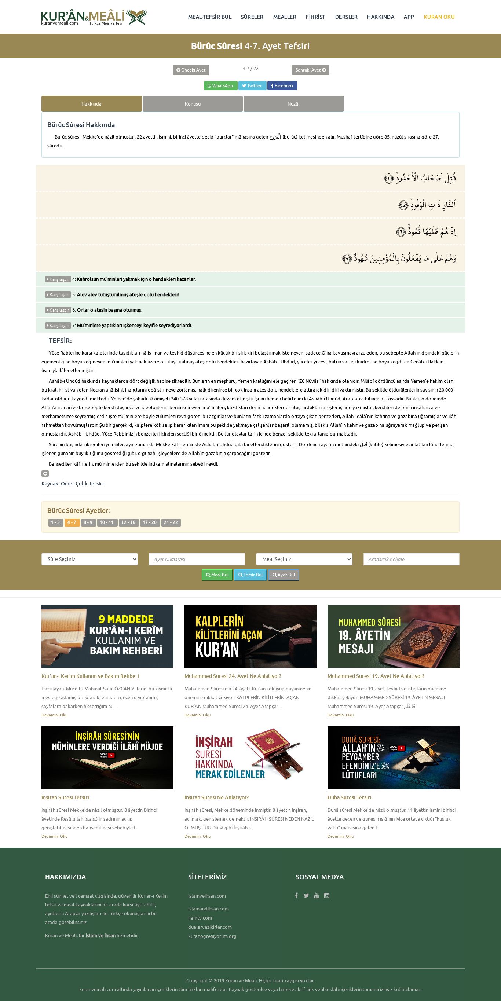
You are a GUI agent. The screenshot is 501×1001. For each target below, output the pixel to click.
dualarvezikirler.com (210, 927)
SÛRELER (252, 17)
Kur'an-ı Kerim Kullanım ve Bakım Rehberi (90, 676)
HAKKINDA (380, 17)
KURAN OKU (439, 17)
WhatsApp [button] (222, 85)
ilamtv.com (200, 918)
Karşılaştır (58, 279)
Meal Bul (219, 575)
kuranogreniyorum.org (212, 936)
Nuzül (294, 104)
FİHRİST (316, 17)
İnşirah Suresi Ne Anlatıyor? (216, 797)
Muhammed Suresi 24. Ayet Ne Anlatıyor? (232, 676)
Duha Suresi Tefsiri (350, 797)
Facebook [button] (283, 85)
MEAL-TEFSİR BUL (210, 17)
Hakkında (91, 104)
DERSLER (346, 17)
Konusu (193, 104)
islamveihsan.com (207, 896)
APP (409, 17)
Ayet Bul (286, 575)
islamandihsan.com (208, 909)
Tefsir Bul (252, 575)
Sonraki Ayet (309, 70)
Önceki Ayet (193, 70)
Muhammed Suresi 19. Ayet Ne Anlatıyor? (376, 676)
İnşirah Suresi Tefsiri (65, 797)
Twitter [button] (254, 85)
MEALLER (285, 17)
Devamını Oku (54, 714)
